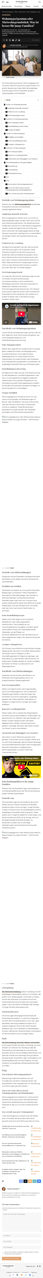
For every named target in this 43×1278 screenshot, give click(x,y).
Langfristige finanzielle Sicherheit (18, 108)
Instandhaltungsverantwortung (18, 126)
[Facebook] (37, 1266)
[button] (3, 2)
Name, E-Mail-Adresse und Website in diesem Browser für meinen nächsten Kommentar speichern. (21, 1253)
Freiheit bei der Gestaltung (16, 112)
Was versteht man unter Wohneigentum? (21, 193)
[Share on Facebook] (6, 40)
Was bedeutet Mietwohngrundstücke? (20, 184)
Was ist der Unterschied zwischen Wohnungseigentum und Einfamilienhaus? (19, 189)
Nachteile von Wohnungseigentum (17, 119)
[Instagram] (40, 1266)
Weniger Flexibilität (14, 130)
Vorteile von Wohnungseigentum (16, 104)
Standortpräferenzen (15, 173)
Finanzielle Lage (13, 166)
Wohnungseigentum (23, 204)
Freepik (12, 568)
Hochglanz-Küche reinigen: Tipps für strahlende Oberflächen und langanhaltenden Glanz (13, 1171)
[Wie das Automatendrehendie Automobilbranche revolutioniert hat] (36, 1145)
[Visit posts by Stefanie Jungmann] (4, 46)
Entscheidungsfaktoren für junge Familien (19, 162)
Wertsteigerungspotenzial (16, 115)
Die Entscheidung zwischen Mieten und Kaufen (21, 1042)
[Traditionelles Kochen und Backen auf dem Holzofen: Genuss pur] (36, 1128)
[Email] (13, 40)
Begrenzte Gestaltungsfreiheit (18, 155)
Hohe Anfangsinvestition (16, 123)
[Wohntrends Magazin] (21, 2)
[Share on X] (9, 40)
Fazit (7, 177)
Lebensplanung (13, 170)
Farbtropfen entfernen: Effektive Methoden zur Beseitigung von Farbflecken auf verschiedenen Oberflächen (16, 1154)
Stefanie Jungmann (15, 45)
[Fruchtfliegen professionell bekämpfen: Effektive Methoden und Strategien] (36, 1137)
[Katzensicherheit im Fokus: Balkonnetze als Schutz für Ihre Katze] (36, 1163)
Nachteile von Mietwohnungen (16, 148)
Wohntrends (6, 14)
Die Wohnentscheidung (11, 992)
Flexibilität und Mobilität (15, 137)
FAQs (7, 180)
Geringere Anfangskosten (16, 144)
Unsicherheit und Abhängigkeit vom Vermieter (23, 159)
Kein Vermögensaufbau (15, 152)
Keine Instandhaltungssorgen (17, 141)
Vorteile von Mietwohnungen (15, 133)
